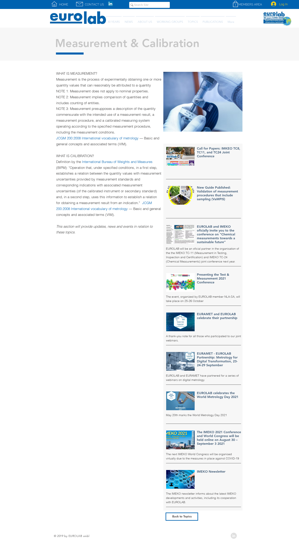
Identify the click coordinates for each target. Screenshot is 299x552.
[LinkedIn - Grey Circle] (234, 536)
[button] (212, 20)
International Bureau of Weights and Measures (117, 162)
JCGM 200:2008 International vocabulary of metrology (97, 138)
